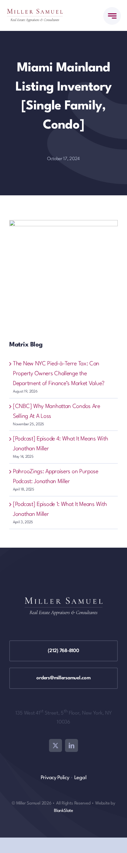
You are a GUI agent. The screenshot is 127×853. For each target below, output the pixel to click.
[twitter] (55, 745)
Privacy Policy (55, 777)
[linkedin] (71, 745)
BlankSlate (63, 810)
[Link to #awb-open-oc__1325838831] (112, 16)
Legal (80, 777)
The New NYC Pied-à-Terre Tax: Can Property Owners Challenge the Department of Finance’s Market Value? (58, 373)
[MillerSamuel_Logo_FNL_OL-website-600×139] (34, 12)
